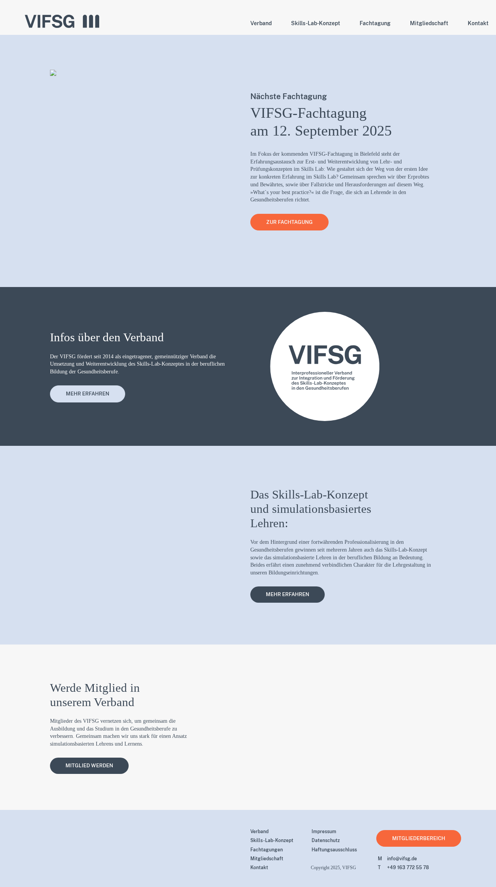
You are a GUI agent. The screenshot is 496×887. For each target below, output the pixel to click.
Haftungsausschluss (334, 850)
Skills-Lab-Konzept (271, 840)
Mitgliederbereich (418, 838)
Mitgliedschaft (266, 858)
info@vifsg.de (397, 858)
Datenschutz (326, 840)
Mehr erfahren (87, 394)
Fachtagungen (266, 850)
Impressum (324, 831)
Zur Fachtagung (289, 222)
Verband (259, 831)
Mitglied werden (89, 765)
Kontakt (259, 867)
